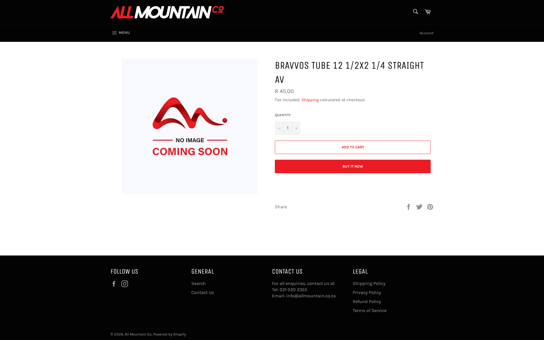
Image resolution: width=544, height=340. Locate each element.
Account (427, 33)
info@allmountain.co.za (311, 295)
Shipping (310, 99)
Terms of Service (369, 310)
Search (198, 283)
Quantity (283, 115)
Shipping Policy (369, 283)
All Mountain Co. (138, 334)
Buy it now (353, 166)
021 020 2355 (293, 289)
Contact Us (202, 292)
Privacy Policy (367, 292)
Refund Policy (367, 301)
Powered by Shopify (169, 334)
